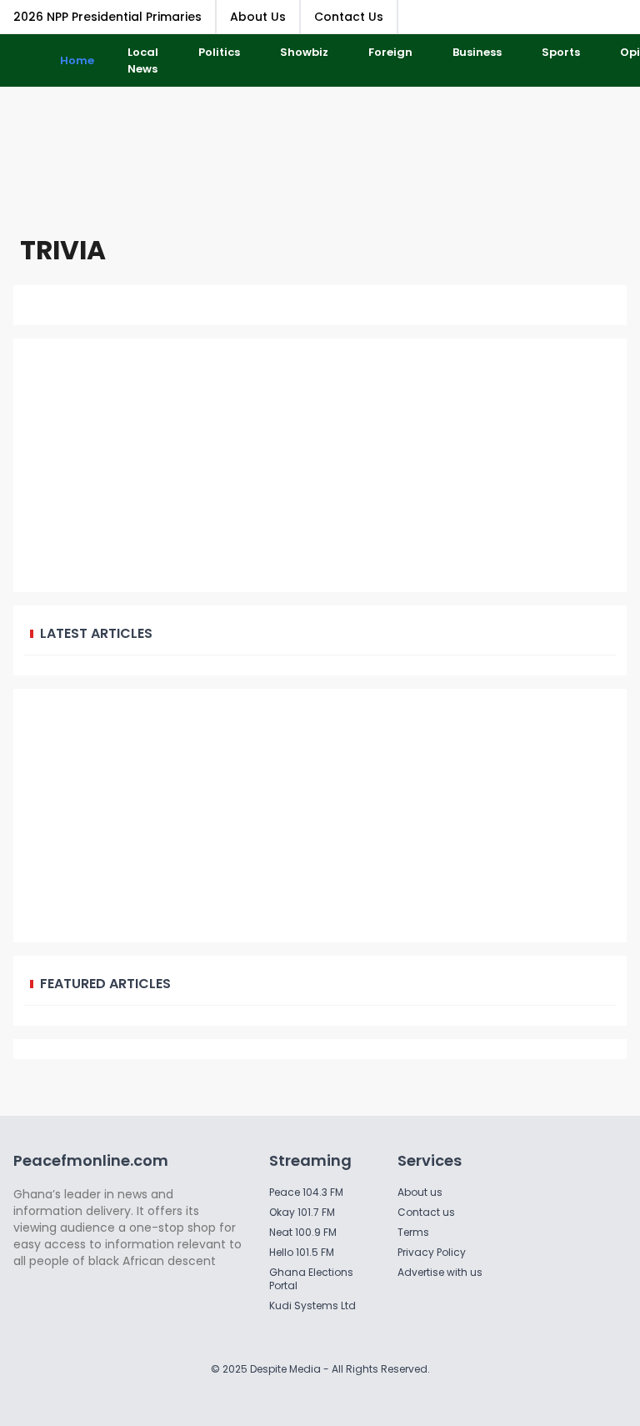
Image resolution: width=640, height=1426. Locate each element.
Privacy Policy (432, 1252)
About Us (258, 16)
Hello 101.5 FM (301, 1252)
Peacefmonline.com (90, 1160)
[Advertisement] (320, 157)
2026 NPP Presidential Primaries (107, 16)
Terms (413, 1232)
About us (420, 1192)
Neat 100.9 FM (303, 1232)
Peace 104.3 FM (306, 1192)
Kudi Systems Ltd (312, 1305)
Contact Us (348, 16)
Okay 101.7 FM (302, 1212)
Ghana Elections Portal (311, 1279)
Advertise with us (440, 1272)
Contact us (426, 1212)
